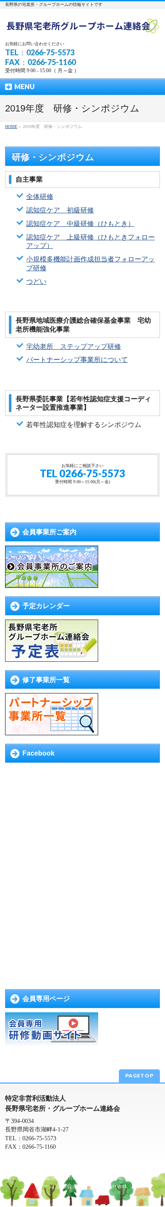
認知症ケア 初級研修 (60, 210)
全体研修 (39, 196)
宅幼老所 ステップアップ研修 (73, 346)
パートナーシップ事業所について (77, 359)
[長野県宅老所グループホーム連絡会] (82, 26)
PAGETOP (139, 1075)
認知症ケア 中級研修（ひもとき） (80, 223)
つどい (36, 281)
